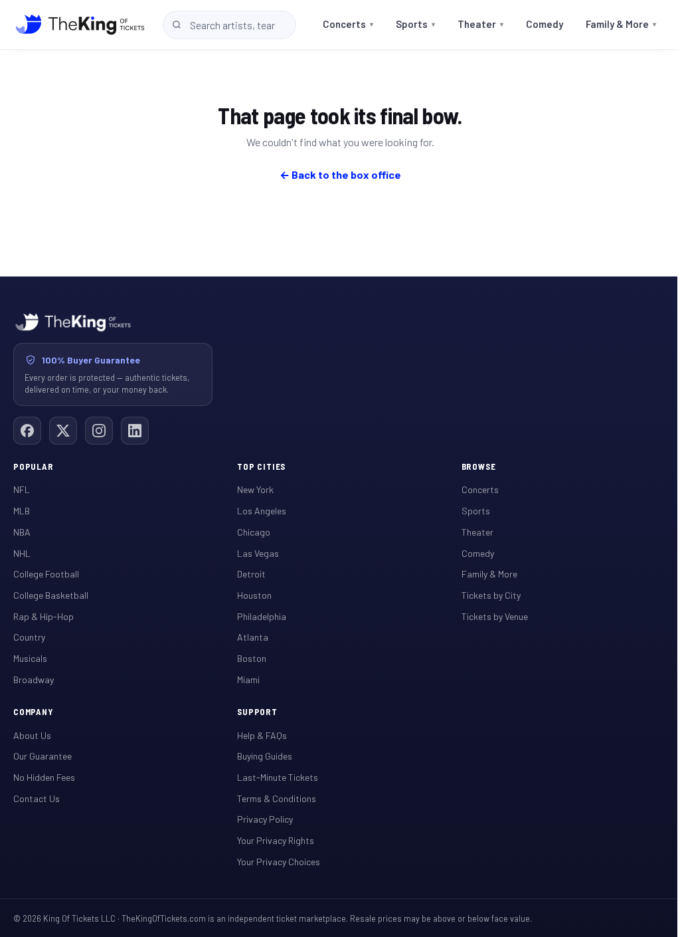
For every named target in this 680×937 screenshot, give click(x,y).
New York (255, 489)
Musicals (30, 658)
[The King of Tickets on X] (63, 431)
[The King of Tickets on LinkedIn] (135, 431)
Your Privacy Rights (275, 840)
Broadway (33, 679)
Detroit (251, 573)
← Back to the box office (340, 174)
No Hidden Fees (44, 777)
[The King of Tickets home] (80, 24)
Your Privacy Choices (278, 861)
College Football (46, 573)
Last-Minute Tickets (277, 777)
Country (29, 637)
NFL (21, 489)
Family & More (621, 24)
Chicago (253, 532)
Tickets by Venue (495, 616)
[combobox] (229, 25)
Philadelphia (261, 616)
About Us (32, 735)
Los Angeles (261, 510)
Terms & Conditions (276, 798)
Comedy (544, 24)
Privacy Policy (265, 819)
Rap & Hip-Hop (43, 616)
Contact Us (36, 798)
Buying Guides (264, 756)
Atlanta (252, 637)
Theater (480, 24)
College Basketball (50, 595)
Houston (254, 595)
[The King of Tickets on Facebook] (27, 431)
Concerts (348, 24)
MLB (21, 510)
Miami (248, 679)
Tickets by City (491, 595)
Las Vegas (258, 553)
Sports (415, 24)
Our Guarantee (42, 756)
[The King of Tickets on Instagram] (99, 431)
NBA (22, 532)
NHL (22, 553)
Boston (251, 658)
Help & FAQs (262, 735)
